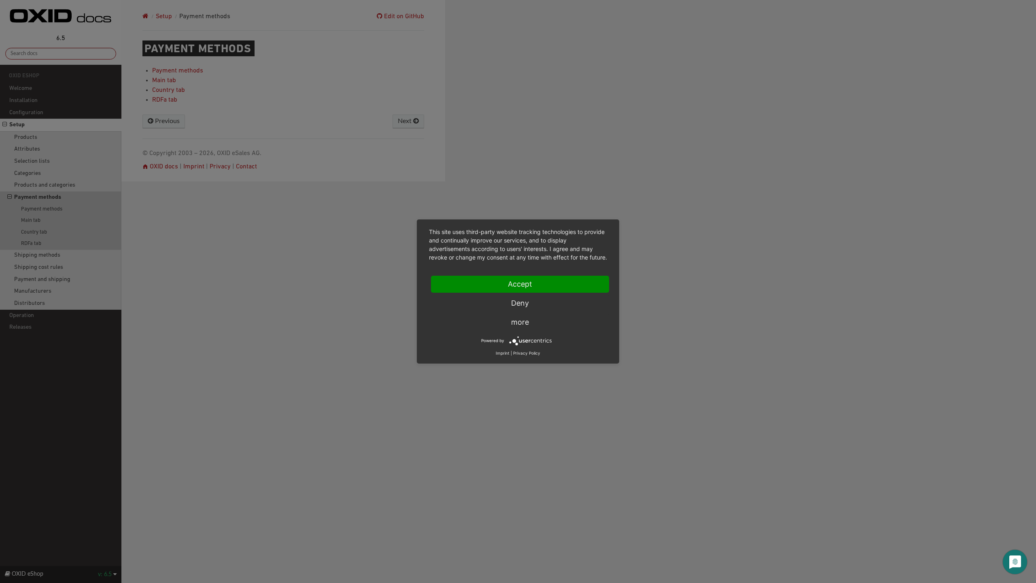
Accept (520, 284)
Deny (520, 303)
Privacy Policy (526, 353)
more (520, 322)
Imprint (503, 353)
